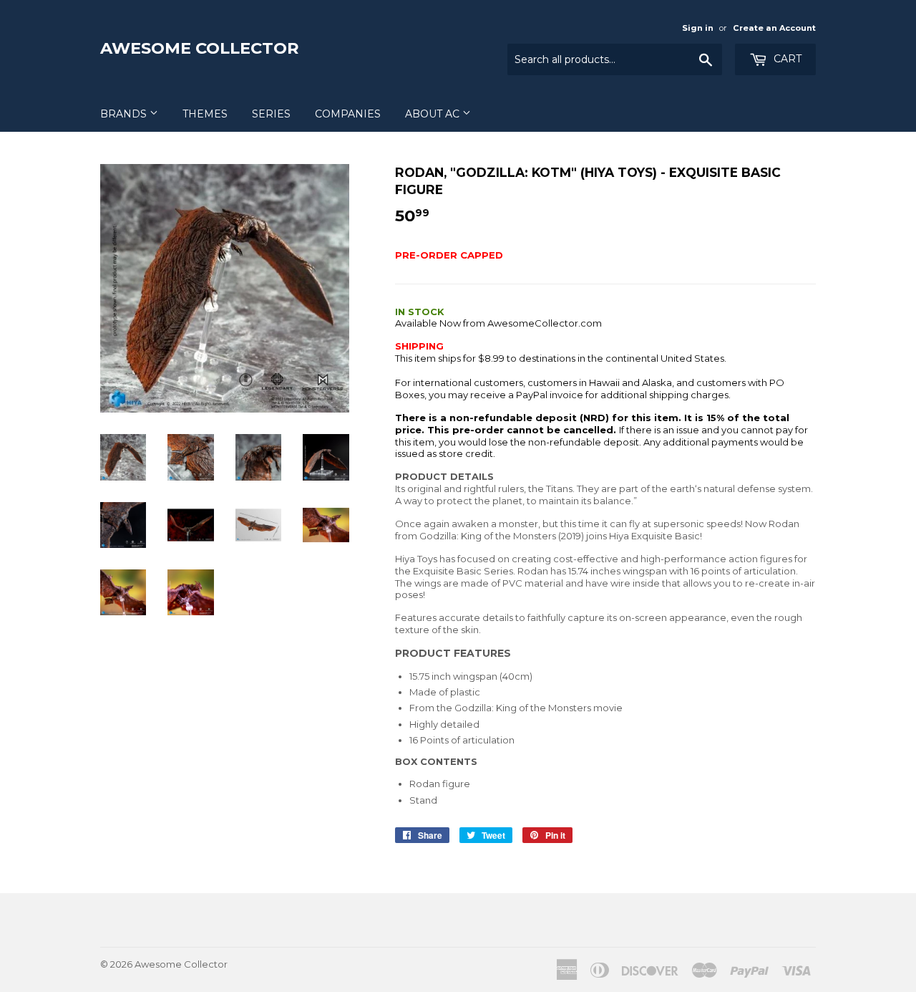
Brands (125, 113)
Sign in (697, 28)
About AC (433, 113)
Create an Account (774, 28)
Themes (205, 113)
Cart (786, 58)
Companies (348, 113)
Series (271, 113)
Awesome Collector (199, 48)
